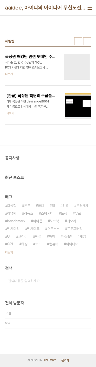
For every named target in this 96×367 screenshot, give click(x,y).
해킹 (25, 244)
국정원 (67, 236)
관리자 (65, 360)
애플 (38, 236)
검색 (86, 281)
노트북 (54, 221)
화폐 (41, 206)
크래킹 (22, 236)
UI (8, 236)
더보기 (9, 252)
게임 (83, 236)
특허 (52, 236)
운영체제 (82, 206)
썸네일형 (78, 41)
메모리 (71, 221)
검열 (65, 206)
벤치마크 (33, 229)
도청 (64, 213)
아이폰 (37, 221)
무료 (78, 213)
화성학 (11, 206)
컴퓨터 (53, 244)
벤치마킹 (13, 229)
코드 (38, 244)
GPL (10, 244)
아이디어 (72, 244)
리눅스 (28, 213)
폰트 (27, 206)
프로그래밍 (74, 229)
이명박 (11, 213)
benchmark (16, 221)
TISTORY (49, 360)
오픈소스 (53, 229)
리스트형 (87, 41)
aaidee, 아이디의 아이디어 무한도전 (43, 7)
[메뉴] (90, 8)
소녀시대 (47, 213)
